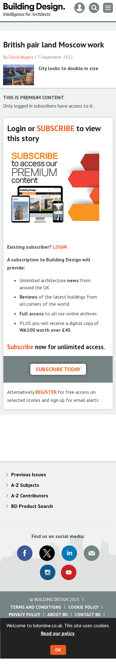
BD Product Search (32, 506)
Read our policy (58, 633)
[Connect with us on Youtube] (69, 572)
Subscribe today (58, 369)
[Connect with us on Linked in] (69, 553)
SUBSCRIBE (56, 128)
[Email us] (92, 553)
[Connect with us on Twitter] (47, 553)
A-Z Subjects (25, 485)
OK (58, 650)
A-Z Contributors (29, 495)
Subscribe (20, 347)
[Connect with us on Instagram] (48, 572)
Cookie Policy (83, 607)
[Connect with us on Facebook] (25, 553)
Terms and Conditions (35, 607)
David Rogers (21, 57)
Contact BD (88, 614)
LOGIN (60, 247)
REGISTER (46, 392)
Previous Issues (28, 474)
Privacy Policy (24, 614)
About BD (57, 614)
